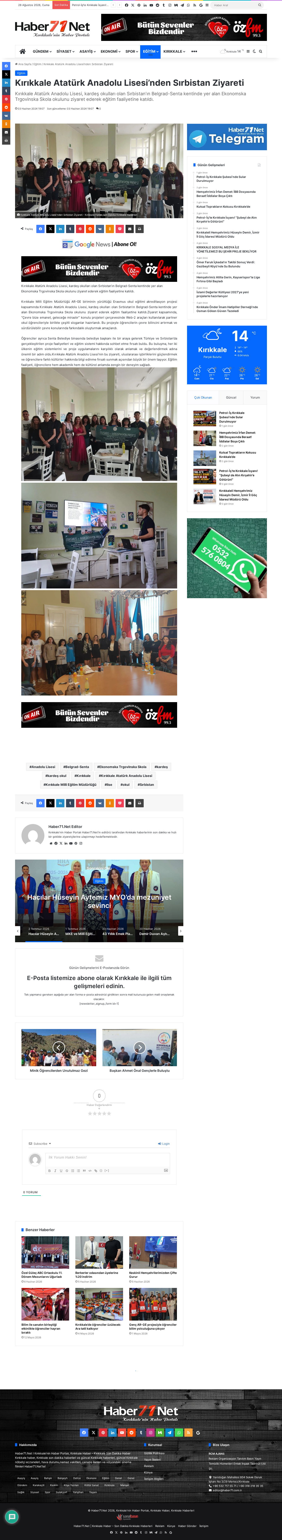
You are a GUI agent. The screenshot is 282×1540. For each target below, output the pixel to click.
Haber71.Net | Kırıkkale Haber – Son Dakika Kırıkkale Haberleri (113, 1526)
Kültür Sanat (91, 1485)
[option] (99, 901)
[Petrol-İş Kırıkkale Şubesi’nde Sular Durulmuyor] (204, 418)
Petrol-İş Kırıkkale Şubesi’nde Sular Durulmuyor (231, 417)
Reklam (149, 1466)
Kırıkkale (173, 51)
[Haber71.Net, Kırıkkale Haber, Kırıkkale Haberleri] (52, 28)
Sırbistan (147, 785)
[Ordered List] (73, 1170)
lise (109, 785)
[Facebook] (40, 229)
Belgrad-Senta (77, 767)
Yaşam (93, 1492)
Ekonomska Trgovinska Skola (122, 767)
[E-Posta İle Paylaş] (130, 229)
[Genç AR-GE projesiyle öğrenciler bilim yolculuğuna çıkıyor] (153, 1304)
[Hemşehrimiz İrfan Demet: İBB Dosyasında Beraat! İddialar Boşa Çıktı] (204, 438)
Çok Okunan (203, 397)
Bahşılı (48, 1478)
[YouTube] (70, 843)
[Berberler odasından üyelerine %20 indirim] (99, 1252)
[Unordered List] (78, 1170)
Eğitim (149, 51)
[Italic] (55, 1170)
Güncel (231, 397)
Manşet (124, 1485)
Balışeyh (63, 1478)
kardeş (162, 767)
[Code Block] (90, 1170)
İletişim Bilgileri (154, 1478)
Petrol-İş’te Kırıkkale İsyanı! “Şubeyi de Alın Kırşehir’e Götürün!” (238, 475)
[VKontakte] (100, 229)
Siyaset (64, 51)
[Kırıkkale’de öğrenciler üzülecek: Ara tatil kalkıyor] (99, 1304)
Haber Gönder (187, 1526)
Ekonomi (109, 51)
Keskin (54, 1485)
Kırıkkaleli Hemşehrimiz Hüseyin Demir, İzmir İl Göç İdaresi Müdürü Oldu (238, 495)
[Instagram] (80, 843)
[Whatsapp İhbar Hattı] (227, 558)
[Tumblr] (70, 229)
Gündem (41, 51)
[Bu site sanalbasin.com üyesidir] (127, 1519)
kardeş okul (56, 776)
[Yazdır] (139, 229)
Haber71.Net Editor (65, 826)
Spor (130, 51)
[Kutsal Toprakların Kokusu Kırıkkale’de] (204, 458)
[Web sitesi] (51, 843)
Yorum (255, 397)
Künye (148, 1472)
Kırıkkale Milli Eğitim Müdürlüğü (71, 785)
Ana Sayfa (24, 64)
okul (126, 785)
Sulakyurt (61, 1492)
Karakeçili (38, 1485)
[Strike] (67, 1170)
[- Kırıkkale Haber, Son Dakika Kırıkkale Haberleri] (99, 281)
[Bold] (49, 1170)
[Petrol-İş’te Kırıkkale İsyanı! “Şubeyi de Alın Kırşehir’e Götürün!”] (204, 476)
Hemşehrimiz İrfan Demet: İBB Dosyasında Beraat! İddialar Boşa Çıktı (237, 437)
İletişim (203, 1526)
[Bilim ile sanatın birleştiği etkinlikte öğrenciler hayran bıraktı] (45, 1304)
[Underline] (61, 1170)
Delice (77, 1478)
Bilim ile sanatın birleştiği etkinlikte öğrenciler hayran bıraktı (40, 1328)
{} (101, 1170)
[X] (50, 229)
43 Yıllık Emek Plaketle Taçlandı (99, 901)
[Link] (96, 1170)
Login (165, 1143)
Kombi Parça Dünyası (152, 1519)
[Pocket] (120, 229)
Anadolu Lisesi (43, 767)
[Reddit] (90, 229)
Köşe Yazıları (71, 1485)
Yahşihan (78, 1492)
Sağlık (21, 1492)
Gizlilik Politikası (154, 1453)
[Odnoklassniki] (110, 229)
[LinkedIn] (60, 229)
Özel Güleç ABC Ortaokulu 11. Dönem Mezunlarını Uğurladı (41, 1274)
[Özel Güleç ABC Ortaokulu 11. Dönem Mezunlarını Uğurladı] (45, 1252)
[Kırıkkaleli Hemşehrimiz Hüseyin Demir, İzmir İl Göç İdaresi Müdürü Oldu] (204, 496)
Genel (118, 1478)
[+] (107, 1170)
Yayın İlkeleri (152, 1459)
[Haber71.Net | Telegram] (227, 137)
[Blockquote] (84, 1170)
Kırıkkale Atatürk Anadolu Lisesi (126, 776)
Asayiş (86, 51)
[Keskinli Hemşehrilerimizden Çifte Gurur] (153, 1252)
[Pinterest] (80, 229)
